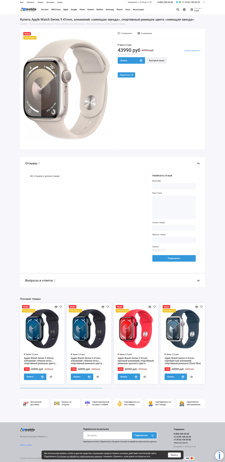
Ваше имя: (156, 181)
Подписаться (141, 435)
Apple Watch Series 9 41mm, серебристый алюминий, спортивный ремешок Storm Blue (183, 361)
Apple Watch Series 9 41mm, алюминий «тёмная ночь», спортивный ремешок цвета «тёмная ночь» (86, 361)
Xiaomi (120, 9)
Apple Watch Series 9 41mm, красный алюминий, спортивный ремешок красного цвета (136, 361)
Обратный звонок (181, 443)
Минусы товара (159, 234)
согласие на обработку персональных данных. (138, 442)
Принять (174, 455)
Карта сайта (26, 445)
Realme (99, 9)
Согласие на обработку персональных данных (79, 456)
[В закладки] (60, 306)
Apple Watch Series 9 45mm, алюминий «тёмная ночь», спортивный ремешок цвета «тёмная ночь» (39, 361)
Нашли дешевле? (192, 50)
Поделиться (125, 75)
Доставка (50, 2)
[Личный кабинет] (184, 10)
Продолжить (174, 258)
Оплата (40, 2)
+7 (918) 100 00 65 (191, 2)
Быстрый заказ (156, 60)
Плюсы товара (158, 222)
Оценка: (155, 247)
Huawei (90, 9)
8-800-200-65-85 (165, 2)
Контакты (30, 2)
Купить (30, 376)
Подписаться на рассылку (96, 429)
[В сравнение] (56, 306)
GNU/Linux (56, 9)
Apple (65, 9)
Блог (22, 2)
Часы (127, 9)
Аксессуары (138, 9)
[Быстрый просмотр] (51, 377)
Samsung (110, 9)
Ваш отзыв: (157, 193)
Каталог (45, 9)
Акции (59, 2)
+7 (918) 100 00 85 (182, 440)
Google (74, 9)
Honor (82, 9)
